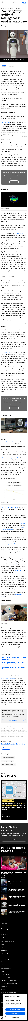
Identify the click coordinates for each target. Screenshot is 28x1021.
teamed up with (19, 233)
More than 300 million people (10, 507)
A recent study (5, 122)
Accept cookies (14, 181)
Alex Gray (3, 65)
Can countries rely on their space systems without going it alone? (16, 890)
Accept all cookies (15, 1013)
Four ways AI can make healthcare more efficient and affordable (13, 663)
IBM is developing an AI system (10, 458)
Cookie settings (15, 1017)
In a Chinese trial (6, 352)
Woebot (16, 564)
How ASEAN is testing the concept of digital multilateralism (16, 897)
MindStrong (23, 523)
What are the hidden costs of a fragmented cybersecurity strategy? (15, 883)
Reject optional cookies (15, 1009)
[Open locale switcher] (2, 1018)
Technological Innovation (10, 8)
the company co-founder (8, 544)
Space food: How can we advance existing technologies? (16, 912)
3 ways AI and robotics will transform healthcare (13, 668)
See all (24, 853)
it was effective (18, 570)
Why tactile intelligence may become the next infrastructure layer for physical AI (16, 905)
